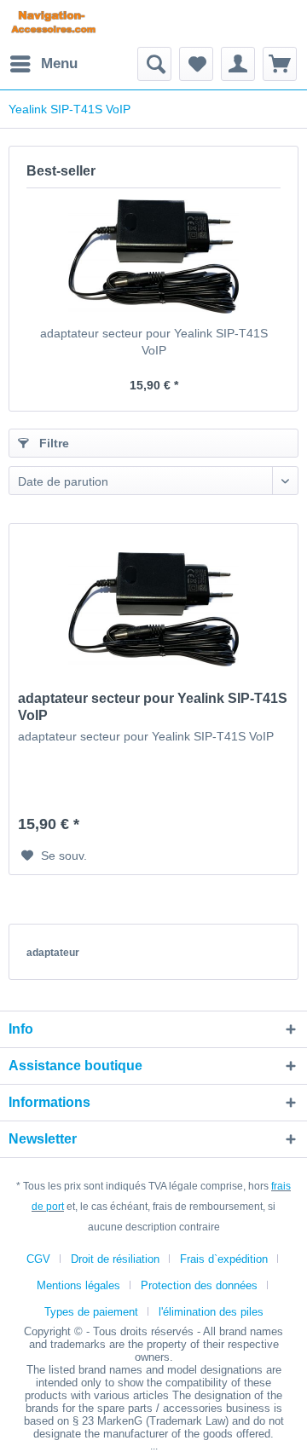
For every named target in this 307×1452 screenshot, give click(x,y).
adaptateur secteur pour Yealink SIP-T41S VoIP (154, 341)
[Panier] (280, 64)
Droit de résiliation (115, 1259)
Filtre (52, 443)
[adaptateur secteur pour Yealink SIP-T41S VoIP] (153, 256)
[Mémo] (196, 64)
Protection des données (199, 1285)
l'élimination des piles (211, 1311)
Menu (59, 63)
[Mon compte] (238, 64)
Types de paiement (91, 1311)
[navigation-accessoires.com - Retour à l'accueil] (53, 23)
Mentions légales (78, 1285)
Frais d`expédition (224, 1259)
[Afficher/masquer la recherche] (154, 64)
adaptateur (52, 953)
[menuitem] (43, 64)
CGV (38, 1259)
